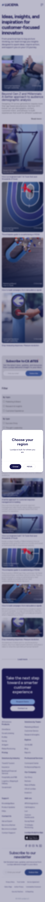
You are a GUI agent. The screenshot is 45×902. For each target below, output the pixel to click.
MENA (29, 466)
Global (15, 466)
